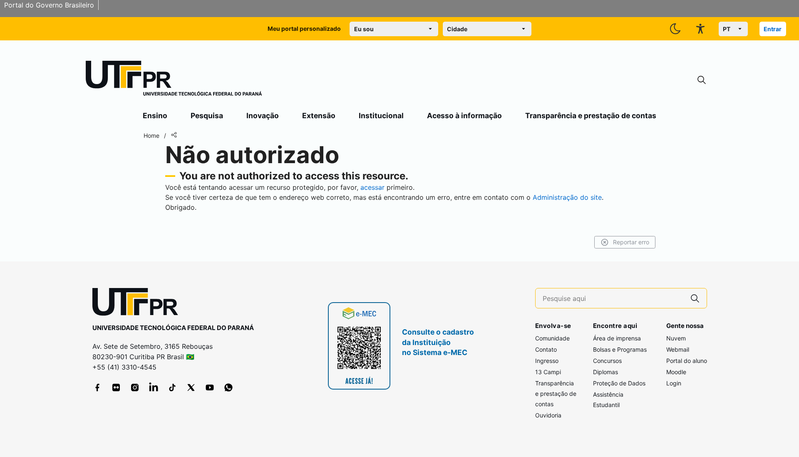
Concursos (607, 360)
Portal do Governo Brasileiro (49, 5)
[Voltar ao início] (138, 303)
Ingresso (546, 360)
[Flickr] (116, 387)
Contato (546, 349)
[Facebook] (97, 387)
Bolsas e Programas (620, 349)
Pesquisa (207, 115)
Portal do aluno (686, 360)
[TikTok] (172, 387)
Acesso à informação (464, 115)
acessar (372, 187)
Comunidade (552, 338)
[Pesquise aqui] (695, 298)
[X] (191, 387)
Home (151, 135)
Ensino (155, 115)
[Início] (174, 80)
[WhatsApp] (228, 387)
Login (673, 383)
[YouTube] (210, 387)
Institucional (381, 115)
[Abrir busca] (701, 80)
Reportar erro (631, 242)
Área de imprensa (617, 338)
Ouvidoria (548, 415)
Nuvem (676, 338)
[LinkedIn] (154, 387)
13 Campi (548, 371)
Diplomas (605, 371)
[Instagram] (135, 387)
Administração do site (567, 197)
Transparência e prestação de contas (590, 115)
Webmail (677, 349)
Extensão (318, 115)
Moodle (676, 371)
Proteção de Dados (619, 383)
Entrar (773, 28)
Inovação (262, 115)
